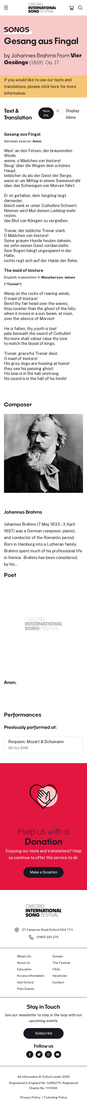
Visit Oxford (25, 982)
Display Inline (72, 114)
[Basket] (71, 7)
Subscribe (43, 1033)
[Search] (80, 7)
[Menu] (6, 7)
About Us (23, 963)
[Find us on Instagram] (48, 1054)
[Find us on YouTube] (57, 1054)
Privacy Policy (30, 1097)
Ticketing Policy (55, 1097)
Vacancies (59, 975)
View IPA (46, 113)
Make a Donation (43, 872)
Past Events (25, 989)
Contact (58, 982)
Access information (30, 975)
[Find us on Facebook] (29, 1054)
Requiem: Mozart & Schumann (36, 741)
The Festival (61, 963)
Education (24, 969)
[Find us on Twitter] (39, 1054)
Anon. (37, 141)
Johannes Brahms (33, 55)
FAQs (56, 969)
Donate (57, 956)
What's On (24, 956)
